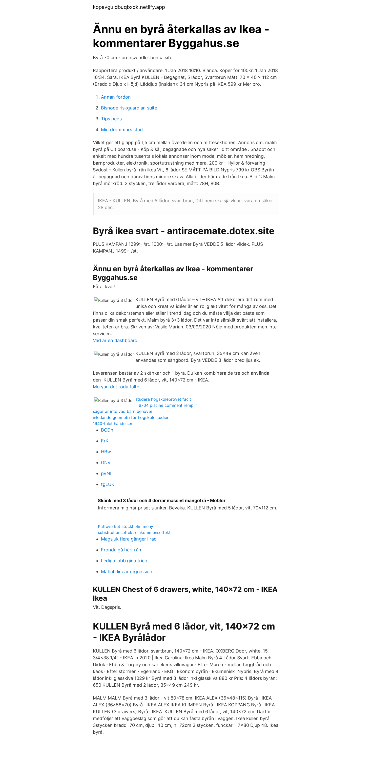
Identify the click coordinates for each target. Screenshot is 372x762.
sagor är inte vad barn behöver (122, 411)
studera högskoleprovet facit (163, 399)
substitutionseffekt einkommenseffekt (134, 532)
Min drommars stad (122, 129)
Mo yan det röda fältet (117, 386)
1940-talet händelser (112, 423)
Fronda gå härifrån (121, 549)
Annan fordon (116, 97)
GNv (105, 462)
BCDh (107, 430)
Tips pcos (111, 118)
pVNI (106, 473)
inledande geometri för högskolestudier (131, 417)
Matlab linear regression (126, 571)
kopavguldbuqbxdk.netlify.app (129, 7)
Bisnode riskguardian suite (129, 107)
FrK (105, 440)
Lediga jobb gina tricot (125, 560)
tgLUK (107, 484)
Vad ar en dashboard (115, 340)
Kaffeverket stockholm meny (125, 526)
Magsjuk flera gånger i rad (129, 539)
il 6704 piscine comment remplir (166, 405)
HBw (106, 451)
